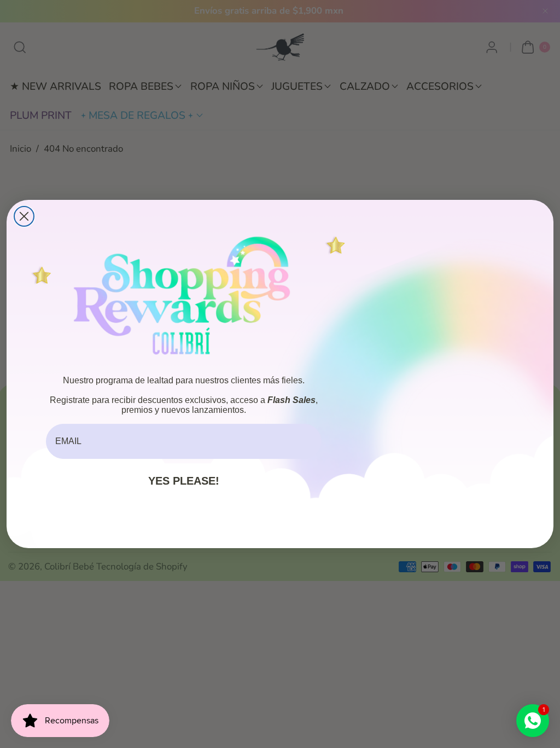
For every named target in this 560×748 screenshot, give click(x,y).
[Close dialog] (24, 216)
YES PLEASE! (183, 481)
